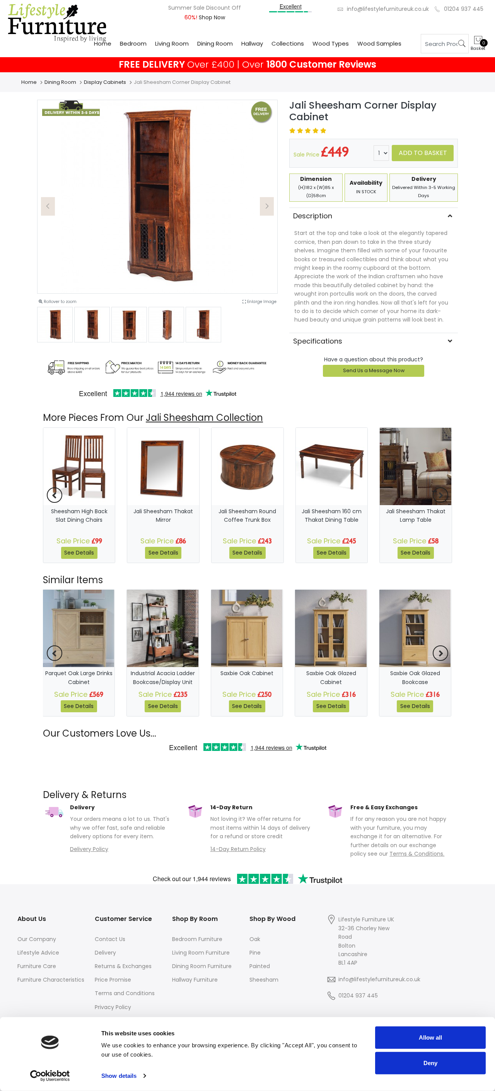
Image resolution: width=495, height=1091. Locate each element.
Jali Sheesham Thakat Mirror (163, 515)
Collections (287, 43)
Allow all (430, 1037)
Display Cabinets (105, 82)
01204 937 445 (463, 9)
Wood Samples (379, 43)
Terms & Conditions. (416, 854)
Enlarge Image (261, 302)
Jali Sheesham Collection (204, 417)
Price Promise (113, 980)
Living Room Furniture (201, 953)
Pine (255, 953)
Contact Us (110, 939)
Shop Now (211, 17)
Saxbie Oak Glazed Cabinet (331, 677)
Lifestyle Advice (38, 953)
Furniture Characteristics (50, 980)
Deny (430, 1062)
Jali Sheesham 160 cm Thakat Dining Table (332, 515)
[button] (48, 206)
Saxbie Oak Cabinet (246, 673)
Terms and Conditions (125, 993)
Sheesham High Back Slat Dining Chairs (79, 515)
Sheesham (263, 980)
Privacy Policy (113, 1007)
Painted (259, 966)
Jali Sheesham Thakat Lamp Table (416, 515)
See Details (79, 553)
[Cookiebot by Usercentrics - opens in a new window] (50, 1076)
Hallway (252, 43)
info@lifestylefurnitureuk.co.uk (388, 9)
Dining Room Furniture (202, 966)
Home (102, 43)
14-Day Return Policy (238, 849)
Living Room (172, 43)
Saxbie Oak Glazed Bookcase (415, 677)
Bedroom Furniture (197, 939)
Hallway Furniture (195, 980)
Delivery (105, 953)
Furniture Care (36, 966)
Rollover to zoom (60, 302)
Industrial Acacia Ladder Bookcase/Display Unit (163, 677)
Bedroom (133, 43)
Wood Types (330, 43)
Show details (119, 1075)
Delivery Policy (89, 849)
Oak (254, 939)
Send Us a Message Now (374, 370)
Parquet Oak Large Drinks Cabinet (79, 677)
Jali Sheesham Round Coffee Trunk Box (247, 515)
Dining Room (215, 43)
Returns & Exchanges (123, 966)
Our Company (36, 939)
